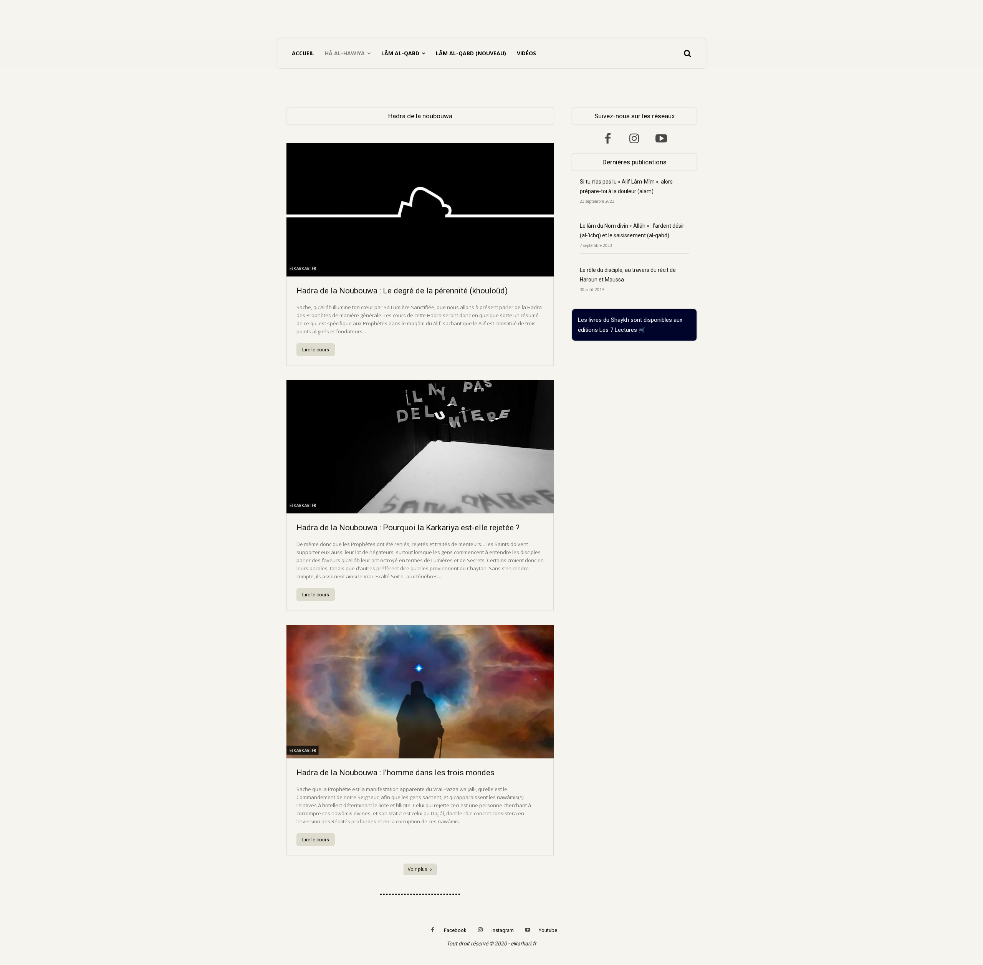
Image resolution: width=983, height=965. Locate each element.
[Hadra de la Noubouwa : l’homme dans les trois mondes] (420, 691)
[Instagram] (634, 139)
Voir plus (417, 869)
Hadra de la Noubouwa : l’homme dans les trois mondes (395, 772)
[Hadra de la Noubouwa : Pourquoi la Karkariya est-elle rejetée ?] (420, 446)
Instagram (503, 930)
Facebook (455, 930)
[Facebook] (607, 139)
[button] (687, 53)
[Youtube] (661, 139)
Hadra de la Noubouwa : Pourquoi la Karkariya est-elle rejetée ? (408, 527)
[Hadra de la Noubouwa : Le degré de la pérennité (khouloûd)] (420, 209)
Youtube (548, 930)
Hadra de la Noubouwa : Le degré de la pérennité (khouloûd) (402, 290)
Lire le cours (315, 350)
